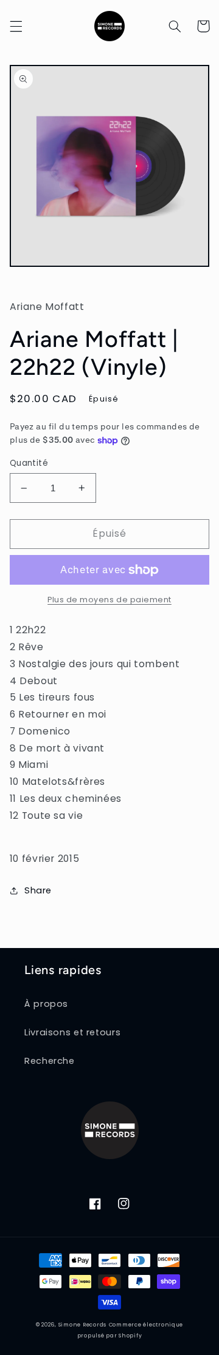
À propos (46, 1004)
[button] (16, 26)
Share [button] (38, 890)
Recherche (49, 1061)
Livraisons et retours (72, 1032)
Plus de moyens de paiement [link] (109, 599)
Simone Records (82, 1324)
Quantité (29, 463)
